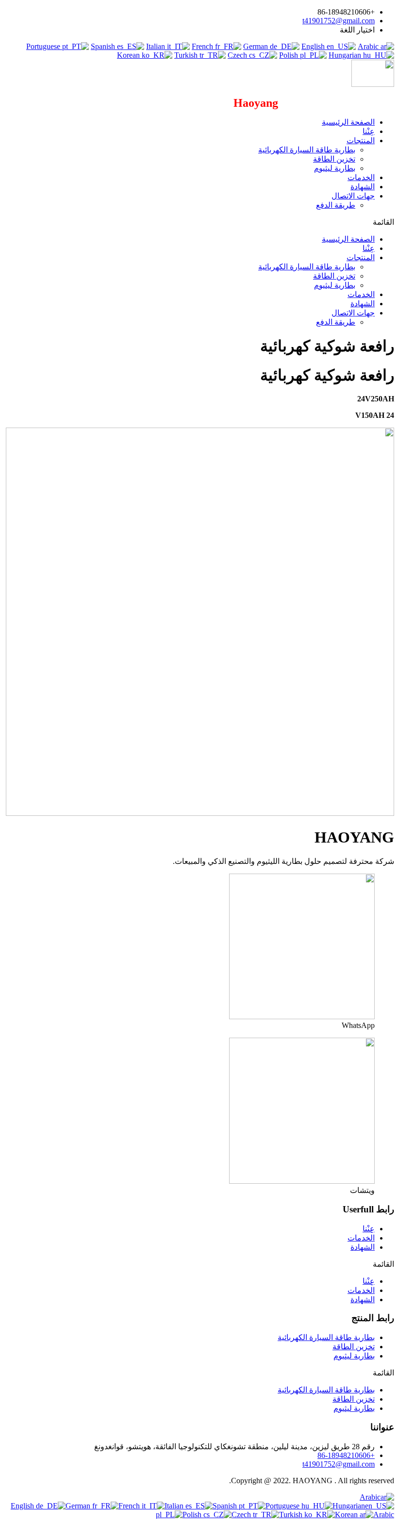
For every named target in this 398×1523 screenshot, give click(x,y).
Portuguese (44, 46)
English (314, 46)
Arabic (369, 46)
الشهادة (362, 186)
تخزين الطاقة (334, 159)
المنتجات (361, 140)
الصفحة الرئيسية (348, 122)
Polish (289, 55)
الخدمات (361, 177)
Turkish (186, 55)
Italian (156, 46)
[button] (199, 222)
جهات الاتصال (353, 196)
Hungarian (346, 55)
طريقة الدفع (335, 205)
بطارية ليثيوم (334, 168)
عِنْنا (369, 131)
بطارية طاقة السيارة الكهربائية (306, 150)
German (256, 46)
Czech (238, 55)
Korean (129, 55)
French (203, 46)
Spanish (104, 46)
